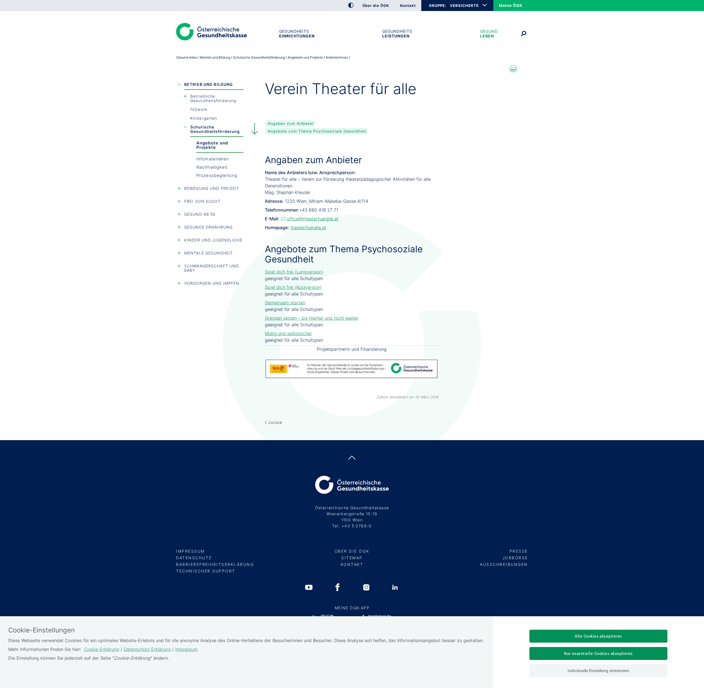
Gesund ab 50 (200, 214)
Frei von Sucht (202, 201)
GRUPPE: (437, 5)
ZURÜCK (275, 422)
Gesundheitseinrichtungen (296, 33)
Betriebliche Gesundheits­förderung (213, 98)
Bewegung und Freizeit (212, 188)
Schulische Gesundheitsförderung (215, 129)
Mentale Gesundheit (208, 253)
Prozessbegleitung (216, 175)
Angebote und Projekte (212, 145)
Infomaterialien (212, 158)
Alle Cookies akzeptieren (598, 636)
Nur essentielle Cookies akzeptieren (598, 653)
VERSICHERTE (464, 5)
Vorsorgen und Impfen (211, 283)
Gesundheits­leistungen (397, 33)
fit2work (198, 109)
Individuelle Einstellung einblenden (598, 670)
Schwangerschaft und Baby (211, 268)
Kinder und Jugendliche (213, 240)
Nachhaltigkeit (212, 167)
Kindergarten (203, 118)
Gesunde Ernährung (208, 227)
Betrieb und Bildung (208, 84)
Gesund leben (489, 33)
